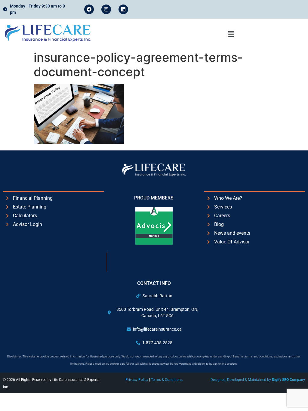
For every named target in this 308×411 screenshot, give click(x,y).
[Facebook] (89, 9)
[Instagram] (106, 9)
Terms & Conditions (167, 380)
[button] (231, 33)
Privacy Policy (137, 380)
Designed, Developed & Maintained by (258, 380)
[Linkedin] (123, 9)
